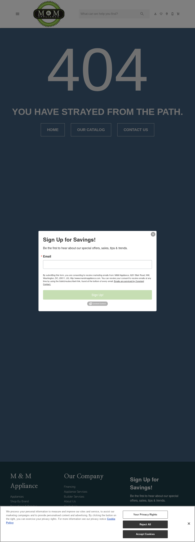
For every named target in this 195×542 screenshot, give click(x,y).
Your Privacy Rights (145, 514)
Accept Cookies (145, 534)
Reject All (145, 524)
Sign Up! (97, 295)
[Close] (189, 523)
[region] (97, 524)
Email (47, 256)
